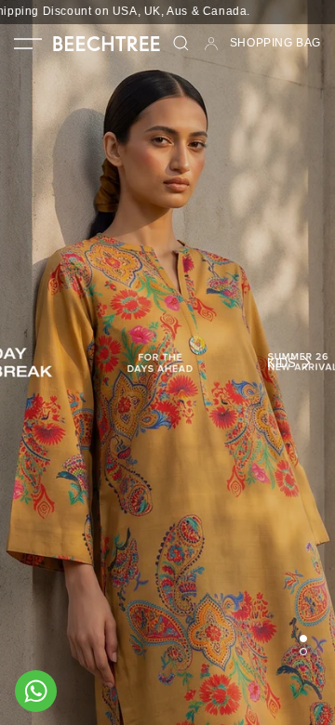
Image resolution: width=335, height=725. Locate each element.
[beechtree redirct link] (167, 362)
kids (281, 363)
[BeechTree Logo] (106, 44)
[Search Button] (181, 44)
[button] (28, 43)
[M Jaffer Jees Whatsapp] (36, 691)
